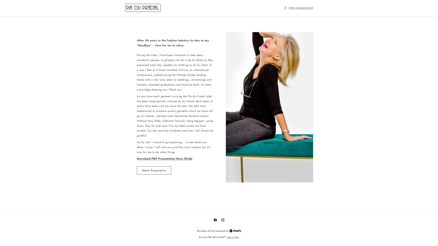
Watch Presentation (154, 170)
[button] (298, 8)
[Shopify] (235, 231)
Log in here (233, 237)
